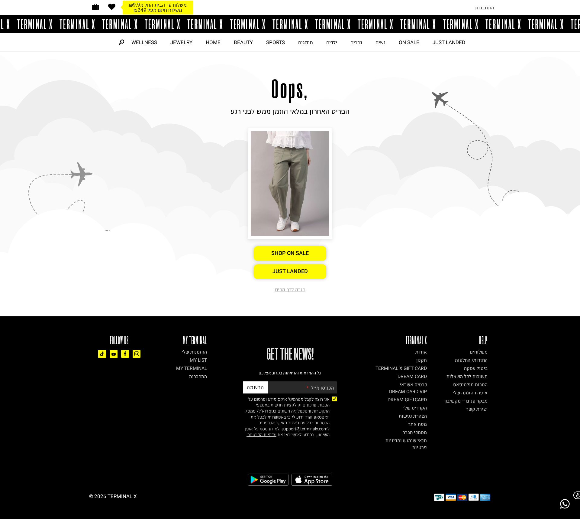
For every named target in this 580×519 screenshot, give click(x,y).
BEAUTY (243, 42)
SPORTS (275, 42)
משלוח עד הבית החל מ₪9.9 (158, 5)
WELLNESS (144, 42)
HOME (213, 42)
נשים (380, 42)
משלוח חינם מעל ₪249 (158, 10)
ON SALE (409, 42)
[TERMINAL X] (290, 24)
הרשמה (255, 387)
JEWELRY (181, 42)
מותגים (305, 42)
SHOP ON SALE (290, 253)
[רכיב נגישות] (575, 495)
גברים (356, 42)
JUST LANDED (449, 42)
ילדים (331, 42)
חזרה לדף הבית (290, 289)
